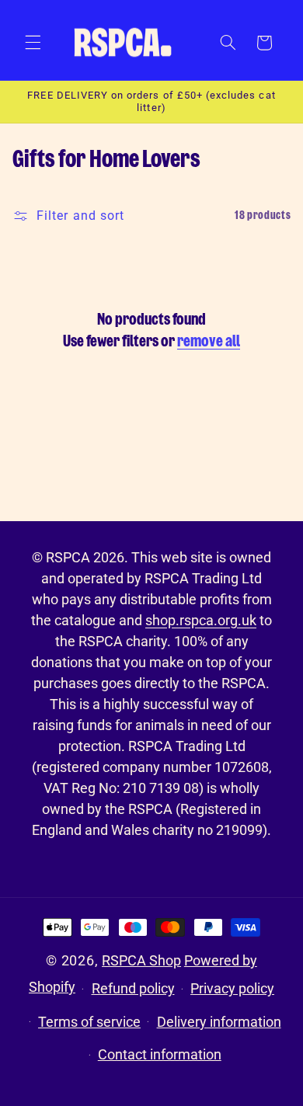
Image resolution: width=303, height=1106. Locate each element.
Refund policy (133, 988)
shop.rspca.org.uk (200, 620)
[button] (32, 43)
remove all (208, 341)
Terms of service (89, 1022)
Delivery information (219, 1022)
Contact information (159, 1054)
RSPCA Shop (141, 960)
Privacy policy (232, 988)
